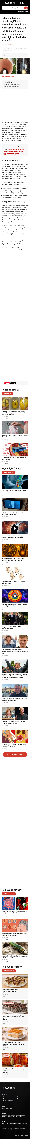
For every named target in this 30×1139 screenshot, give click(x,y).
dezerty (6, 1029)
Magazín (10, 44)
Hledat (26, 8)
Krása (9, 1115)
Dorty (11, 1108)
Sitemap (19, 1099)
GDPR (4, 1099)
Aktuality (3, 1123)
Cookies (19, 1097)
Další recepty (8, 970)
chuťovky (4, 1108)
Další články (7, 393)
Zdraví (20, 1116)
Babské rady (4, 1115)
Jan (4, 55)
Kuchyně (18, 1115)
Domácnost (13, 1115)
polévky (8, 1108)
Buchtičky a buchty (8, 976)
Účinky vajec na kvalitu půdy (12, 86)
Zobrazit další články (15, 754)
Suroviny (22, 1123)
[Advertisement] (15, 104)
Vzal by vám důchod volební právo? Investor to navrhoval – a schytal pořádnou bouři (15, 651)
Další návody (8, 894)
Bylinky (7, 1123)
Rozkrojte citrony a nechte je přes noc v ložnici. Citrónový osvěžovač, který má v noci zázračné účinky (14, 413)
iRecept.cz (4, 44)
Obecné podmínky (8, 1100)
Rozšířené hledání (23, 11)
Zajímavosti (17, 1123)
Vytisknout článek (9, 76)
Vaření (12, 1116)
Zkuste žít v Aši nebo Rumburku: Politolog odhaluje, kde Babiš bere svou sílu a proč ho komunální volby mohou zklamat (14, 676)
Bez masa (6, 1055)
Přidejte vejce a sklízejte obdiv (12, 84)
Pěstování (9, 1116)
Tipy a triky (4, 1116)
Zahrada (16, 1116)
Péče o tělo (22, 1115)
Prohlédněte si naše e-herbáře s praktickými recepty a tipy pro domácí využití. (14, 151)
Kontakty (5, 1097)
